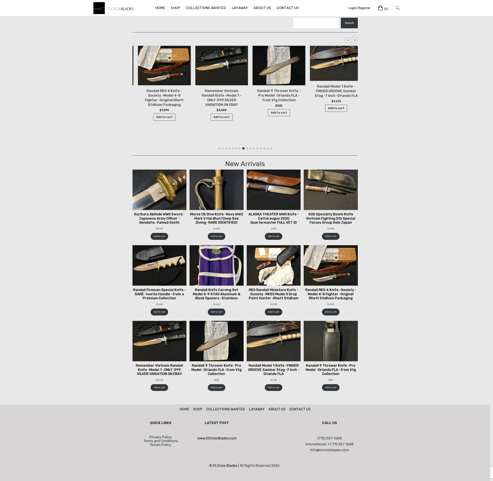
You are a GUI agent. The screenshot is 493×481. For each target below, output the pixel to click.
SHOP (175, 8)
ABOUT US (262, 8)
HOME (160, 8)
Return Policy (160, 445)
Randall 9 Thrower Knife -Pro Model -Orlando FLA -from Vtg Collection (273, 95)
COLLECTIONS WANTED (206, 8)
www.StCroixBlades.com (217, 438)
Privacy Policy (160, 437)
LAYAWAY (240, 8)
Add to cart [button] (159, 117)
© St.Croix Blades (223, 465)
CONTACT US (288, 8)
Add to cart (159, 236)
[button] (355, 40)
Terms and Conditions (160, 441)
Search (349, 23)
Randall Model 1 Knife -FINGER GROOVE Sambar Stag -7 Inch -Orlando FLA (330, 91)
